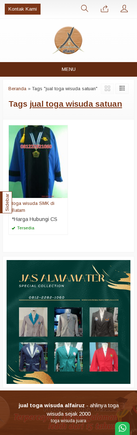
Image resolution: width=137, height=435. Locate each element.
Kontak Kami (22, 9)
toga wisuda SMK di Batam (33, 207)
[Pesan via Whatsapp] (104, 9)
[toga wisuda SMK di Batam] (38, 161)
